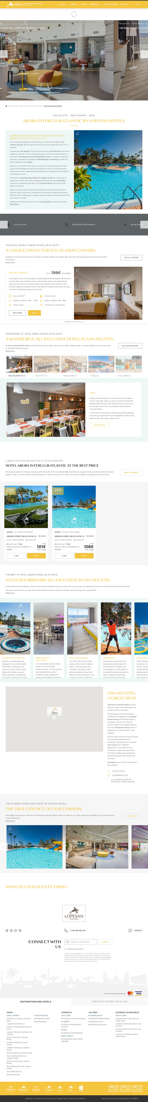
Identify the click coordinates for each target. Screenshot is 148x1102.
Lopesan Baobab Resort (16, 1024)
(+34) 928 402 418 (77, 930)
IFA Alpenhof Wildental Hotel (99, 1019)
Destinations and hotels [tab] (35, 1001)
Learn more (99, 425)
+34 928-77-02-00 (118, 771)
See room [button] (17, 313)
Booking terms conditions (77, 1098)
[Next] (144, 54)
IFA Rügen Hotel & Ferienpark (72, 1033)
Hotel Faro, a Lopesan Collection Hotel (19, 1020)
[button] (132, 4)
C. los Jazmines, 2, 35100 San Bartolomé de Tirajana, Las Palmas (123, 780)
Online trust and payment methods (114, 993)
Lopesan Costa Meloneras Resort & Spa (19, 1028)
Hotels (15, 106)
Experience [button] (94, 4)
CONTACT (138, 930)
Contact (124, 4)
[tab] (19, 366)
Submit (105, 942)
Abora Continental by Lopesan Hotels (18, 1062)
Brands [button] (73, 4)
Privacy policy (50, 1098)
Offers (84, 4)
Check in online (111, 4)
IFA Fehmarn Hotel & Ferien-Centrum (71, 1026)
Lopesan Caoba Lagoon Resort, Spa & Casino (127, 1020)
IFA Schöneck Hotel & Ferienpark (73, 1019)
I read (75, 949)
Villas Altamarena (40, 1022)
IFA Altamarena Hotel (42, 1019)
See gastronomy (130, 346)
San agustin (39, 106)
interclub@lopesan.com (120, 775)
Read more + (15, 204)
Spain (34, 24)
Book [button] (34, 313)
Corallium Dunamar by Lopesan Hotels (18, 1049)
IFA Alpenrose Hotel (96, 1022)
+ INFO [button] (16, 556)
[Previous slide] (4, 225)
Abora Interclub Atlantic (53, 106)
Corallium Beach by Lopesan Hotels (17, 1043)
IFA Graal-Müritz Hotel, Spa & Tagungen (72, 1040)
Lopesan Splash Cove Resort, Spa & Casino (128, 1030)
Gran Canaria (24, 24)
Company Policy (62, 1098)
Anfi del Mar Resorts (14, 1072)
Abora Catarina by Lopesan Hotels (19, 1053)
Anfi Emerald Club (13, 1075)
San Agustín (10, 24)
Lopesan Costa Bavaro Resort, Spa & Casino (127, 1035)
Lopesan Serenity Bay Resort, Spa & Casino (128, 1025)
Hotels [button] (62, 4)
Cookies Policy (39, 1098)
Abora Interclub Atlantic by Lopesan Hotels (22, 536)
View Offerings (131, 472)
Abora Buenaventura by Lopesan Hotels (19, 1067)
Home (10, 106)
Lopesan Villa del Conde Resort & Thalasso (19, 1033)
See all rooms (131, 258)
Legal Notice (29, 1098)
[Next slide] (144, 225)
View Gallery (132, 816)
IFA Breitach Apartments (98, 1025)
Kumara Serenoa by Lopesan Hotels (17, 1038)
